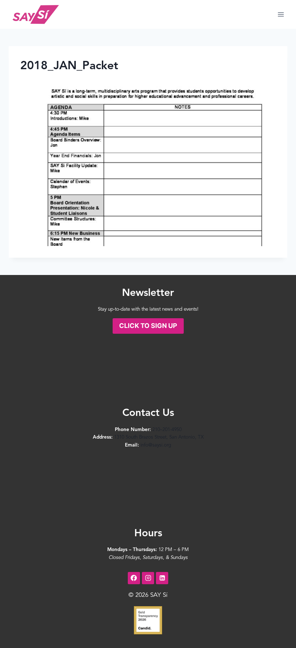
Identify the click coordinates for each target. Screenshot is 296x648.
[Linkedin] (162, 578)
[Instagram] (148, 578)
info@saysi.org (155, 445)
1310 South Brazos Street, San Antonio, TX (159, 437)
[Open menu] (280, 14)
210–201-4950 (167, 429)
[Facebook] (134, 578)
